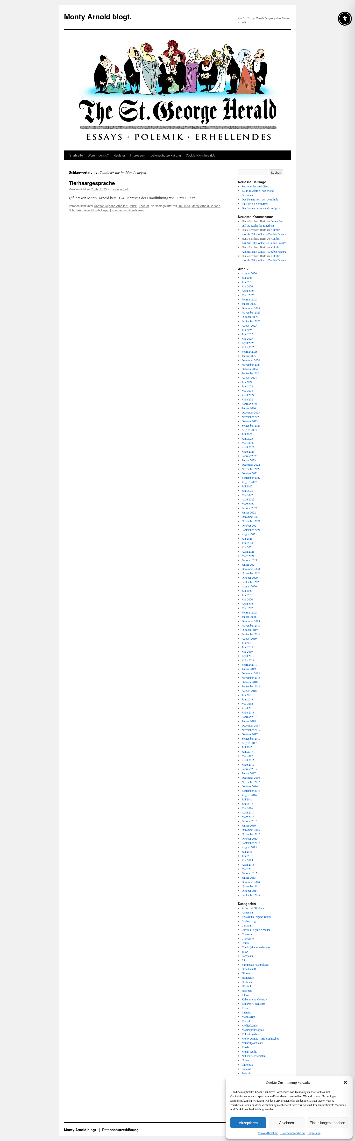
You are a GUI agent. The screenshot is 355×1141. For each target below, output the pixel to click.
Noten (245, 1060)
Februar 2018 (249, 717)
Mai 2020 (247, 599)
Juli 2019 (247, 643)
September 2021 (251, 530)
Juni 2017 (247, 751)
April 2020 (248, 604)
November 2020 (251, 573)
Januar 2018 (249, 721)
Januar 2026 (249, 304)
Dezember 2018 (251, 673)
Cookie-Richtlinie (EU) (201, 155)
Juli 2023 (247, 434)
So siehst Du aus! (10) (255, 186)
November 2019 (251, 625)
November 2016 (251, 782)
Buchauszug (249, 921)
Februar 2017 (249, 769)
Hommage (248, 977)
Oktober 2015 (250, 838)
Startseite (76, 155)
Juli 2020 (247, 590)
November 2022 (251, 469)
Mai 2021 (247, 547)
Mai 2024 (247, 390)
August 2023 (249, 430)
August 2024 (249, 377)
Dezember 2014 (251, 882)
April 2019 (248, 656)
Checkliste (248, 938)
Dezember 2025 (251, 308)
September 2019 (251, 634)
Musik (133, 206)
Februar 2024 (249, 404)
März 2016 (248, 817)
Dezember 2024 (251, 360)
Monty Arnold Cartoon (206, 206)
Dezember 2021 (251, 517)
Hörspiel (247, 990)
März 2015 (248, 869)
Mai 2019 (247, 651)
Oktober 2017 (250, 734)
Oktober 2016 (250, 786)
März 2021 (248, 556)
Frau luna (184, 206)
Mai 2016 (247, 808)
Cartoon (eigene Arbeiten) (111, 206)
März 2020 (248, 608)
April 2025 (248, 343)
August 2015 (249, 847)
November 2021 (251, 521)
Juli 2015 (247, 851)
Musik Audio (249, 1051)
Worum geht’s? (98, 155)
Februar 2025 (249, 351)
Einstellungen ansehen (327, 1123)
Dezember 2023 (251, 412)
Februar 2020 (249, 612)
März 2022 (248, 504)
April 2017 (248, 760)
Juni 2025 (247, 334)
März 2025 (248, 347)
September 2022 (251, 477)
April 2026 (248, 290)
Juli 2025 (247, 330)
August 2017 (249, 743)
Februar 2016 (249, 821)
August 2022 (249, 482)
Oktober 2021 (250, 525)
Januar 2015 (249, 877)
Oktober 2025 (250, 317)
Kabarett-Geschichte (253, 1004)
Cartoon (246, 925)
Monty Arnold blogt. (98, 16)
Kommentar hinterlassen (128, 210)
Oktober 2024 (250, 369)
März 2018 (248, 712)
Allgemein (248, 912)
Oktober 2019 (250, 630)
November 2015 (251, 834)
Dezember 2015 (251, 830)
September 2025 (251, 321)
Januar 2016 (249, 825)
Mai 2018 (247, 704)
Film (244, 960)
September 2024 (251, 373)
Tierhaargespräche (92, 182)
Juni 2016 (247, 804)
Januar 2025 (249, 356)
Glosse (246, 973)
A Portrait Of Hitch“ (253, 908)
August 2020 (249, 586)
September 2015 (251, 843)
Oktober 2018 (250, 682)
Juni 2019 (247, 647)
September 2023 (251, 425)
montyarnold (121, 189)
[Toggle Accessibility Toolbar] (344, 18)
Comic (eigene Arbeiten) (256, 947)
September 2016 (251, 790)
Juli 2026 (247, 277)
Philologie (247, 1064)
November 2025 (251, 312)
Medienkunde (249, 1025)
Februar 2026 (249, 299)
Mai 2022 (247, 495)
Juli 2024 (247, 382)
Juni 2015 (247, 856)
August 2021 (249, 534)
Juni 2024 (247, 386)
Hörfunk (247, 986)
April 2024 (248, 395)
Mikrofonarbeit (250, 1034)
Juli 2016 (247, 799)
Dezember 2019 (251, 621)
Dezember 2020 (251, 569)
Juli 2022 (247, 486)
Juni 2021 (247, 543)
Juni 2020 (247, 595)
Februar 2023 (249, 456)
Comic (245, 943)
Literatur (246, 1012)
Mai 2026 (247, 286)
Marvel (246, 1021)
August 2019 (249, 638)
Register (119, 155)
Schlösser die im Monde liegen (89, 210)
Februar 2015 (249, 873)
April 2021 (248, 551)
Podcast (246, 1069)
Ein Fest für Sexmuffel (255, 204)
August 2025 (249, 325)
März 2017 (248, 764)
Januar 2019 (249, 669)
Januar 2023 (249, 460)
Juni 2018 (247, 699)
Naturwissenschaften (254, 1056)
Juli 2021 (247, 538)
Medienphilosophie (253, 1030)
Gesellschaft (249, 969)
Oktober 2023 (250, 421)
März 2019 (248, 660)
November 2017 (251, 730)
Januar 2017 (249, 773)
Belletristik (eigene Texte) (256, 917)
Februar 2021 (249, 560)
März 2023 (248, 451)
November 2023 (251, 417)
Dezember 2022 (251, 464)
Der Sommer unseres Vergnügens (261, 208)
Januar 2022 (249, 512)
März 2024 (248, 399)
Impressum (314, 1133)
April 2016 (248, 812)
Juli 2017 (247, 747)
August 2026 (249, 273)
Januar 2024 (249, 408)
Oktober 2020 (250, 577)
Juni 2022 (247, 490)
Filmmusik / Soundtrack (255, 964)
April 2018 (248, 708)
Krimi (245, 1008)
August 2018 (249, 690)
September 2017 (251, 738)
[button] (345, 1082)
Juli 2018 (247, 695)
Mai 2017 (247, 756)
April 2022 (248, 499)
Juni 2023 (247, 438)
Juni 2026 (247, 282)
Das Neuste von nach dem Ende (260, 199)
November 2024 (251, 364)
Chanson (247, 934)
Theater (144, 206)
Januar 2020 (249, 617)
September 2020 (251, 582)
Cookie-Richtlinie (268, 1133)
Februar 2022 (249, 508)
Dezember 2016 (251, 777)
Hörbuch (247, 982)
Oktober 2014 (250, 890)
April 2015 (248, 864)
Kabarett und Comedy (254, 999)
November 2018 (251, 677)
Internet (246, 995)
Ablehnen (286, 1123)
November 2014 (251, 886)
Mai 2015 (247, 860)
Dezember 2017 (251, 725)
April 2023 (248, 447)
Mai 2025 (247, 338)
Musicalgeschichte (252, 1043)
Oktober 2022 (250, 473)
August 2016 (249, 795)
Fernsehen (248, 956)
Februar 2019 (249, 664)
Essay (245, 951)
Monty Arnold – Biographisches (260, 1038)
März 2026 (248, 295)
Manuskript (248, 1017)
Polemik (246, 1073)
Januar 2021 (249, 564)
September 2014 (251, 895)
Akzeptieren (248, 1123)
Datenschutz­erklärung (292, 1133)
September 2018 (251, 686)
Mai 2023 (247, 443)
